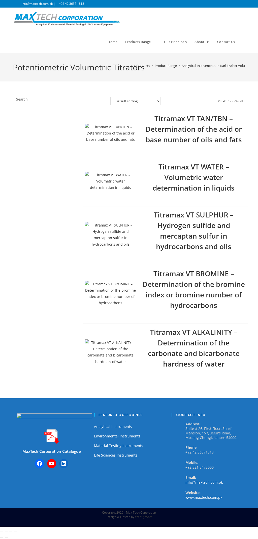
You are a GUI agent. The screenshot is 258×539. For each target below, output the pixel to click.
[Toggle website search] (244, 41)
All (242, 101)
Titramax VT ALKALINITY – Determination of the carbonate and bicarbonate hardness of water (194, 348)
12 (230, 101)
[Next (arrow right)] (6, 537)
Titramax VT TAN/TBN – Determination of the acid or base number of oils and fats (193, 129)
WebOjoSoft (143, 517)
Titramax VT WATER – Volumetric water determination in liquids (194, 177)
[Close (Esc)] (15, 531)
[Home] (130, 65)
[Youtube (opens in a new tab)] (243, 3)
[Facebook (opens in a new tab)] (232, 3)
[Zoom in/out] (2, 531)
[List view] (101, 101)
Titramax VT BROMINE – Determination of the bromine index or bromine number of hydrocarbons (193, 289)
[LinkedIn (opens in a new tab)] (238, 3)
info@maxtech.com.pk (204, 482)
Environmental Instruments (117, 436)
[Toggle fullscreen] (6, 531)
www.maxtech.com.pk (203, 497)
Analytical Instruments (113, 426)
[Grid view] (90, 101)
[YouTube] (51, 463)
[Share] (11, 531)
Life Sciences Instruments (115, 455)
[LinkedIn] (63, 463)
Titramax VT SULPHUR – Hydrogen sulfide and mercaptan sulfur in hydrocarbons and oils (194, 230)
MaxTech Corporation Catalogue (51, 451)
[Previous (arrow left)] (2, 537)
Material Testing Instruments (118, 445)
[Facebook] (39, 463)
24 (236, 101)
